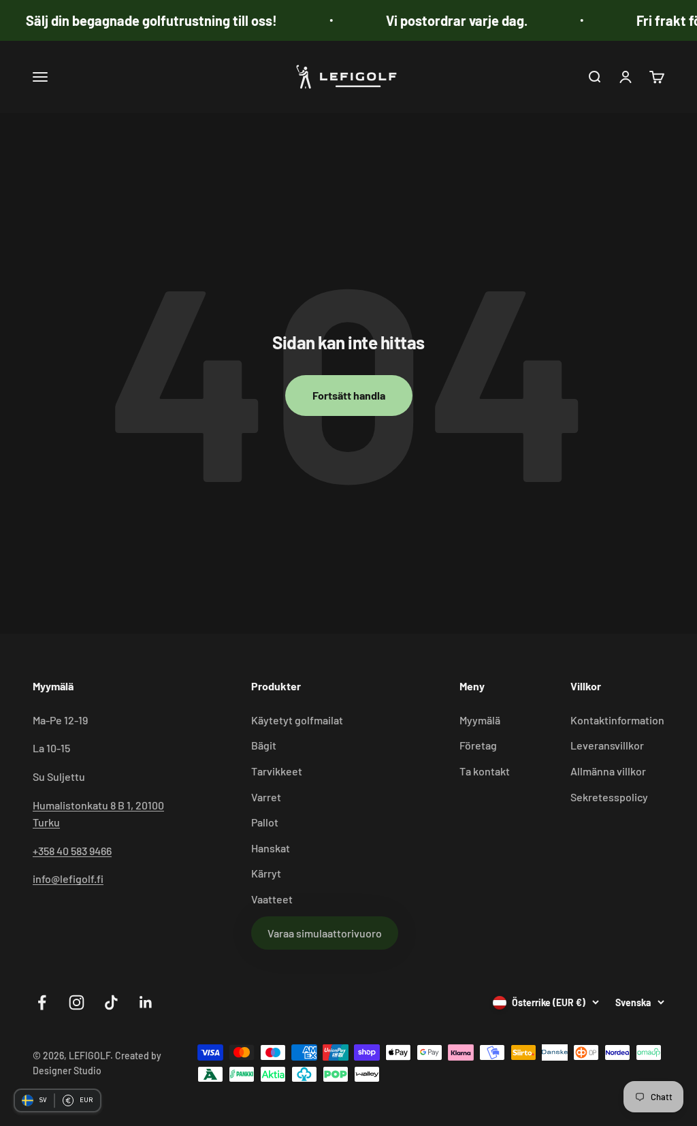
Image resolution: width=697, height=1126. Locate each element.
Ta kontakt (484, 771)
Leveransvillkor (607, 745)
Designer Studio (67, 1070)
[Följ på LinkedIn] (146, 1002)
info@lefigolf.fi (68, 878)
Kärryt (266, 873)
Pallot (264, 822)
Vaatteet (272, 898)
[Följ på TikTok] (111, 1002)
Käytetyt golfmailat (297, 719)
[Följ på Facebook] (42, 1002)
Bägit (263, 745)
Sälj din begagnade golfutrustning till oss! (137, 20)
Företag (478, 745)
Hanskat (270, 847)
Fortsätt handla (348, 395)
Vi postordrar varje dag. (443, 20)
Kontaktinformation (617, 719)
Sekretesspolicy (609, 796)
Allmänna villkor (608, 771)
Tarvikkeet (276, 771)
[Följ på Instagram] (76, 1002)
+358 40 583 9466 (72, 850)
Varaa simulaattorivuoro (325, 933)
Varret (266, 796)
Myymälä (479, 719)
